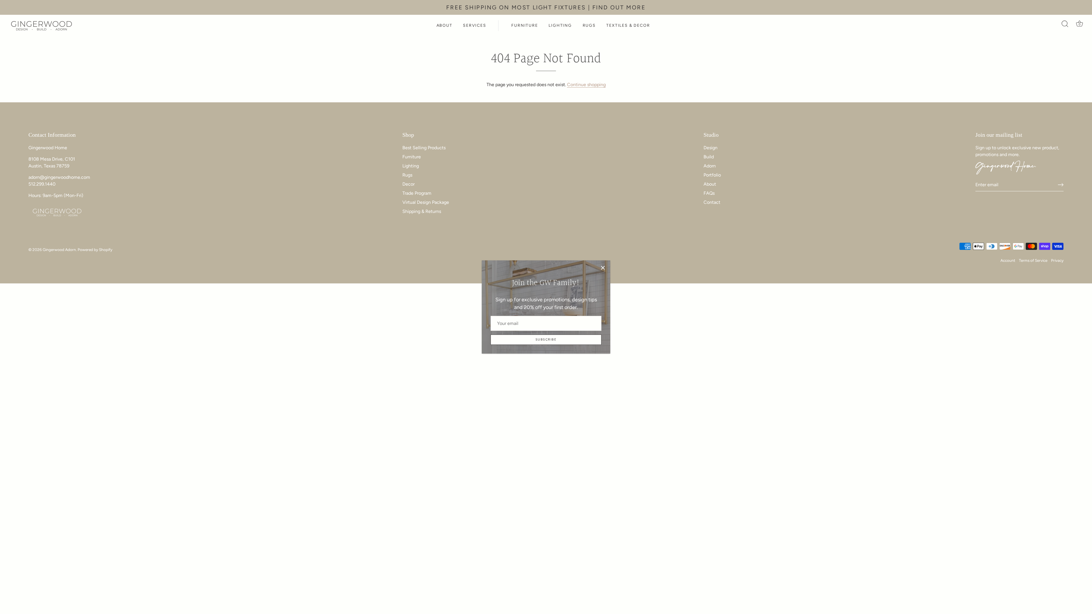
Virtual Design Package (425, 202)
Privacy (1057, 260)
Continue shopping (586, 84)
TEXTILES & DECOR (628, 25)
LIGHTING (560, 25)
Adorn (710, 166)
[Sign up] (1061, 185)
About (710, 184)
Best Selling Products (424, 147)
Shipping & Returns (421, 211)
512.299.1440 (41, 184)
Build (709, 156)
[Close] (603, 268)
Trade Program (416, 193)
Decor (408, 184)
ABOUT (444, 25)
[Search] (1065, 25)
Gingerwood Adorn (59, 249)
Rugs (407, 175)
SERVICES (474, 25)
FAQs (709, 193)
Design (710, 147)
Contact (712, 202)
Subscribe (546, 339)
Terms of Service (1033, 260)
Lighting (410, 166)
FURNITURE (524, 25)
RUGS (589, 25)
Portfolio (712, 175)
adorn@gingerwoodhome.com (59, 177)
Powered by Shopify (95, 249)
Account (1007, 260)
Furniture (411, 156)
